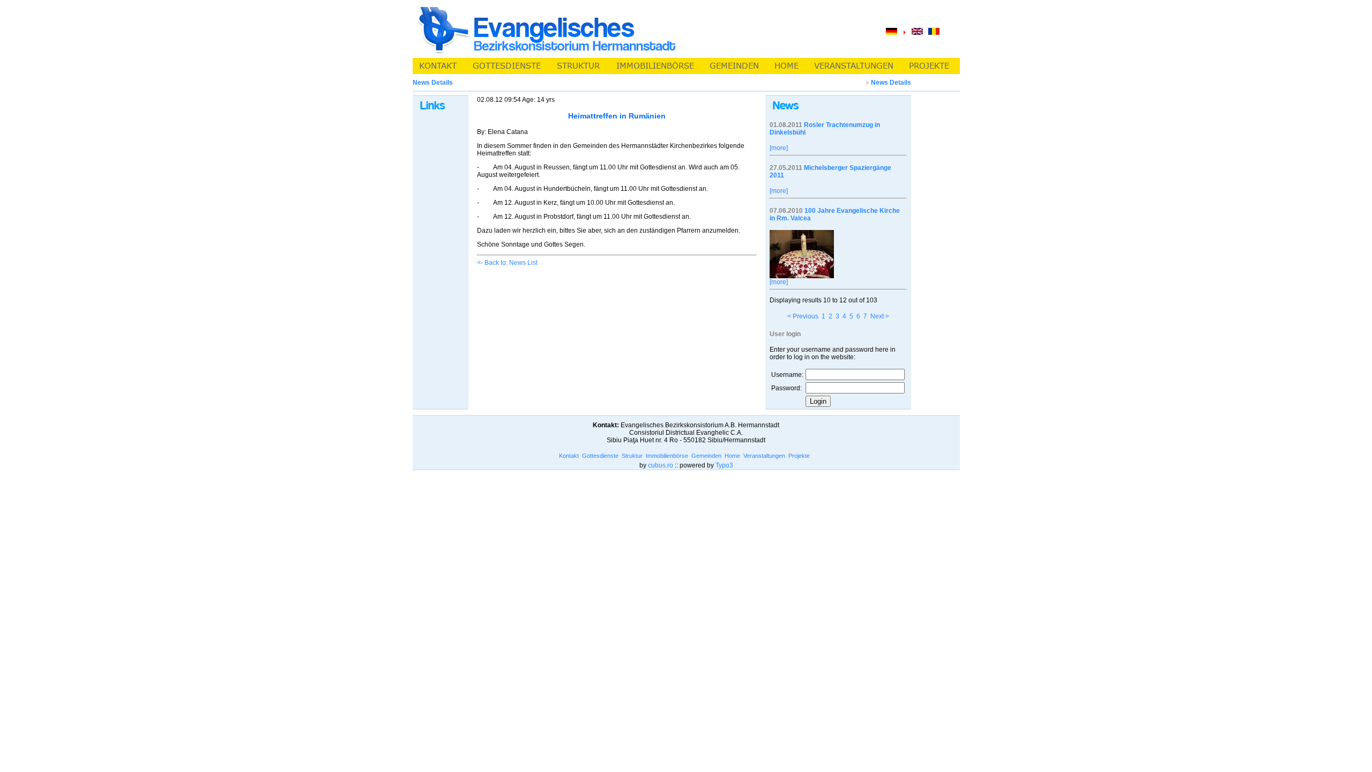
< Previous (802, 316)
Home (732, 455)
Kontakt (569, 455)
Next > (879, 316)
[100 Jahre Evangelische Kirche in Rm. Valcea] (802, 276)
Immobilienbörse (667, 455)
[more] (779, 148)
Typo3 (724, 465)
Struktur (632, 455)
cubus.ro (660, 465)
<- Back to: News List (507, 262)
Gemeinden (706, 455)
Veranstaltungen (764, 455)
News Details (891, 82)
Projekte (799, 455)
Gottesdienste (600, 455)
